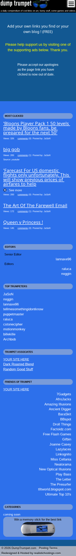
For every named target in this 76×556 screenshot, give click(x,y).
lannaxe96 (63, 259)
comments (23, 138)
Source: (11, 159)
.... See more (13, 190)
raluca (66, 269)
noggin (66, 273)
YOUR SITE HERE (16, 359)
